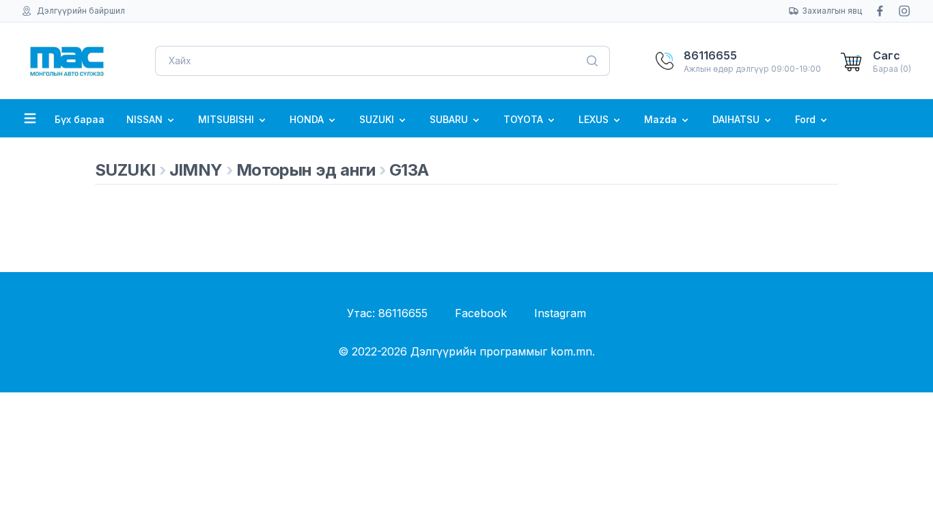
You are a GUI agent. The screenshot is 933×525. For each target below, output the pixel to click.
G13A (409, 170)
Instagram (560, 313)
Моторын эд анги (306, 170)
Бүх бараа (80, 119)
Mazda (662, 119)
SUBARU (450, 119)
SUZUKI (378, 119)
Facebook (481, 313)
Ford (806, 119)
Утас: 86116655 (387, 313)
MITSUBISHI (227, 119)
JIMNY (196, 170)
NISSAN (145, 119)
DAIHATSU (737, 119)
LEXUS (595, 119)
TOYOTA (524, 119)
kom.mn (571, 351)
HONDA (308, 119)
